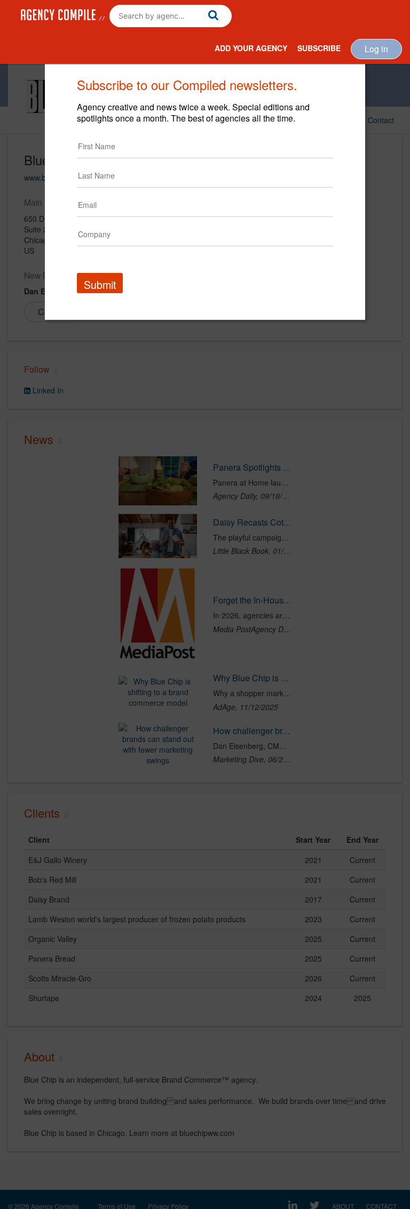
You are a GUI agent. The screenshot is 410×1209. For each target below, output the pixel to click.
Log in (376, 49)
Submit (100, 284)
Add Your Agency (251, 48)
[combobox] (170, 16)
